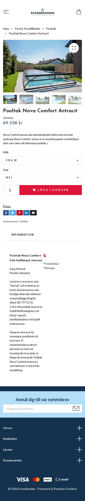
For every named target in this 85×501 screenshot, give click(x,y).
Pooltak (51, 28)
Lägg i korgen (53, 189)
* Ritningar (49, 268)
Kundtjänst (10, 438)
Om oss (7, 428)
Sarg (5, 169)
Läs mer (8, 449)
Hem (6, 28)
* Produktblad (51, 263)
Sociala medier (12, 460)
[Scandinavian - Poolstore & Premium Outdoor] (42, 12)
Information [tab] (22, 234)
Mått (5, 152)
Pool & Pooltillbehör (27, 28)
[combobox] (42, 160)
